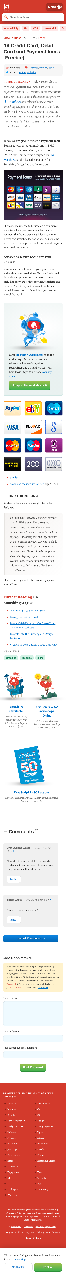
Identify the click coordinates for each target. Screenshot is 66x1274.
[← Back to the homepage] (6, 7)
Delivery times (43, 1232)
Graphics (33, 67)
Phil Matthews (12, 102)
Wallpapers (12, 1189)
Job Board (27, 1238)
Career (40, 1109)
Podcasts (37, 1238)
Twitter (22, 72)
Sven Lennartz (42, 1213)
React (10, 1161)
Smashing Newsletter (16, 709)
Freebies (43, 67)
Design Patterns (15, 1126)
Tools (39, 1172)
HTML (40, 1138)
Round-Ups (12, 1166)
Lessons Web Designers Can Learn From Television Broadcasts (32, 625)
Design (40, 1120)
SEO (39, 1166)
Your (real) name (11, 1031)
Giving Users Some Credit (24, 617)
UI (8, 1178)
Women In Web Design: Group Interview (33, 644)
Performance (13, 1155)
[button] (59, 17)
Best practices (43, 1103)
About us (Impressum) (46, 1226)
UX (25, 28)
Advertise (56, 1232)
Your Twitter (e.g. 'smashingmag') (20, 1047)
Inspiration (42, 1143)
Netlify (38, 1216)
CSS (35, 28)
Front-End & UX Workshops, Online (47, 711)
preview (14, 477)
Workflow (12, 1195)
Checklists (12, 1115)
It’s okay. (48, 1267)
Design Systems (45, 1126)
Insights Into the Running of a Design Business (31, 636)
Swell (57, 1216)
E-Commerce (13, 1132)
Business (11, 1109)
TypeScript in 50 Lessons (32, 792)
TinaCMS (46, 1216)
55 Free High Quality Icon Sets (27, 610)
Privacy (40, 1155)
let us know (43, 987)
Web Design (43, 1189)
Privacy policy (10, 1232)
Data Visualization (16, 1120)
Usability (41, 1178)
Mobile (40, 1149)
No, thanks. (18, 1267)
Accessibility (11, 28)
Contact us (28, 1226)
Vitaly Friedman (12, 37)
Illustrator (12, 1143)
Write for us (16, 1226)
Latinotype (37, 1220)
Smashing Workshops (29, 354)
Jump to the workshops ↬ (29, 385)
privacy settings (18, 1259)
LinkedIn (31, 72)
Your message (10, 998)
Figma (40, 1132)
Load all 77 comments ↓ (30, 938)
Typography (13, 1172)
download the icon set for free (27, 484)
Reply (12, 879)
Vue (39, 1183)
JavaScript (50, 28)
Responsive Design (46, 1161)
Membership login (26, 1232)
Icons (51, 67)
